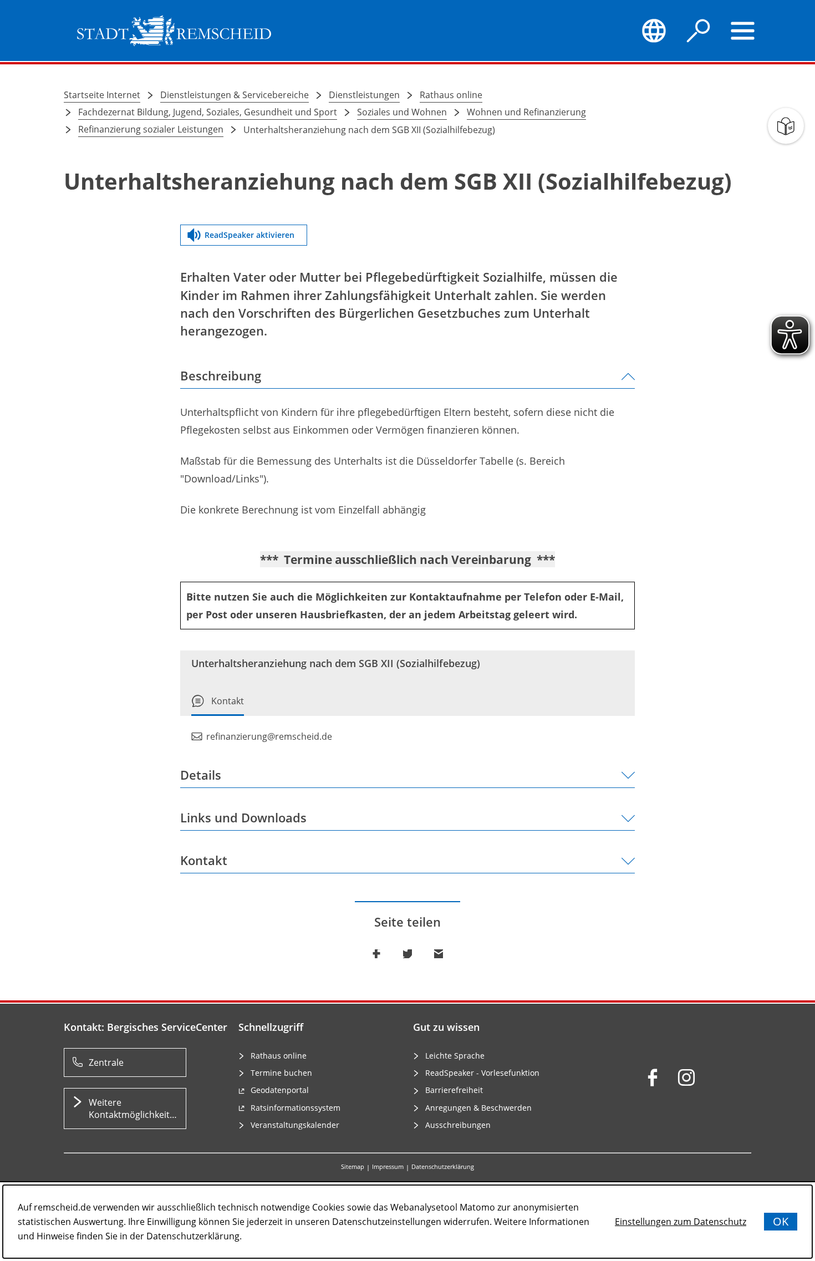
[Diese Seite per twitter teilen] (407, 953)
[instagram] (686, 1077)
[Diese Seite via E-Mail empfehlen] (438, 953)
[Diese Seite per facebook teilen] (376, 953)
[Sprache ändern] (654, 30)
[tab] (217, 705)
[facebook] (652, 1077)
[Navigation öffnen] (743, 30)
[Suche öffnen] (698, 30)
